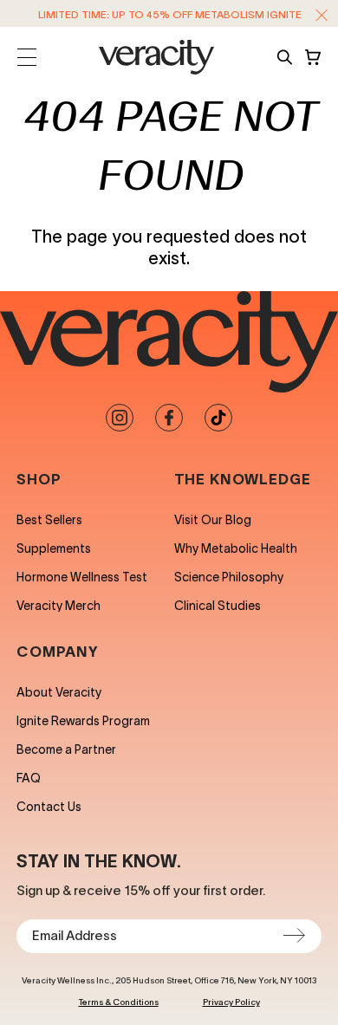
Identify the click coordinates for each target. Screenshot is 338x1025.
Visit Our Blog (212, 520)
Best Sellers (49, 520)
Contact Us (48, 807)
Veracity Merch (58, 606)
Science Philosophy (228, 577)
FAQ (28, 778)
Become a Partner (66, 749)
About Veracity (58, 692)
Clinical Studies (217, 606)
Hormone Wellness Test (81, 577)
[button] (321, 15)
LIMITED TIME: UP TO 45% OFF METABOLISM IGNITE (170, 14)
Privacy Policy (231, 1002)
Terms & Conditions (119, 1002)
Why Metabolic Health (235, 548)
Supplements (53, 548)
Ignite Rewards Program (83, 721)
